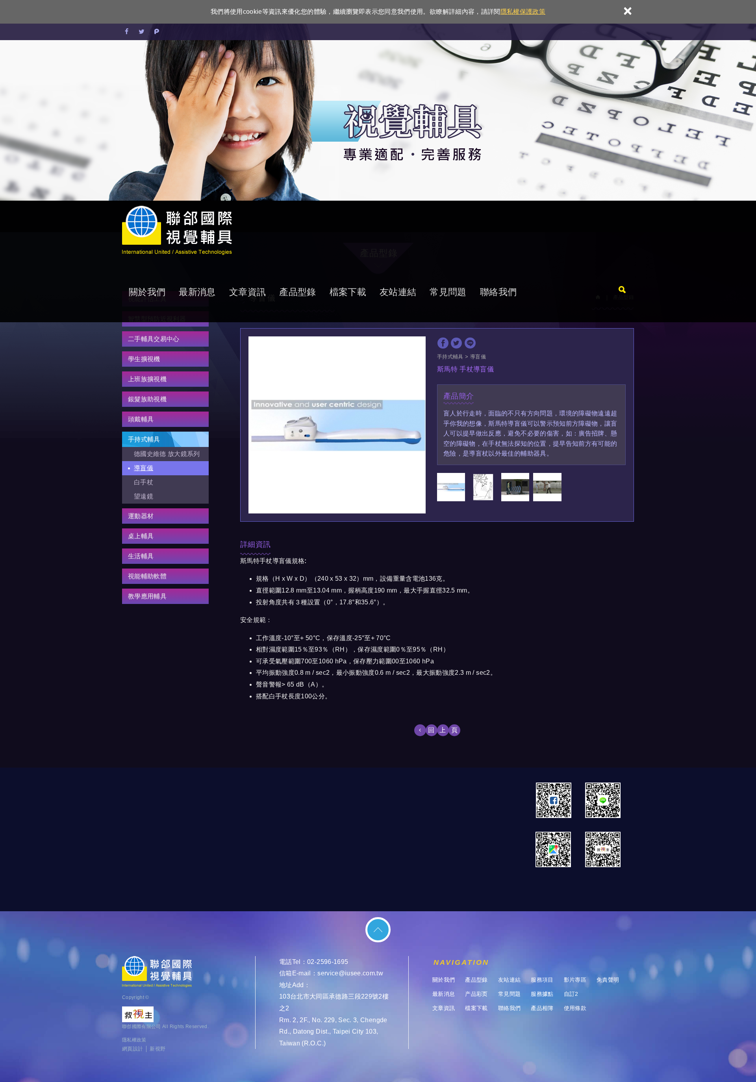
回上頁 (445, 730)
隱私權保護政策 (522, 11)
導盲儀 (143, 468)
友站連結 (398, 292)
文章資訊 (247, 292)
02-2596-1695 (327, 961)
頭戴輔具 (141, 419)
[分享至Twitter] (141, 32)
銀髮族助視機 (147, 399)
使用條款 (575, 1008)
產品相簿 (542, 1008)
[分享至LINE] (470, 343)
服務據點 (542, 994)
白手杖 (143, 482)
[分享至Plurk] (156, 32)
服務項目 (542, 980)
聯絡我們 (498, 292)
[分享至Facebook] (127, 32)
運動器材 (141, 516)
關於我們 (147, 292)
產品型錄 (297, 292)
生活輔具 (141, 556)
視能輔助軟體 (147, 576)
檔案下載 (348, 292)
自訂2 (571, 994)
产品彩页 (476, 994)
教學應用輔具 (147, 596)
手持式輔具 (144, 439)
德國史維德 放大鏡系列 (167, 454)
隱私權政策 (134, 1040)
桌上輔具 (141, 536)
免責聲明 (608, 980)
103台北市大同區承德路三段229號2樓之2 (334, 1002)
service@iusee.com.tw (350, 973)
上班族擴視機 (147, 379)
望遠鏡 (143, 496)
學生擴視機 (144, 359)
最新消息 (197, 292)
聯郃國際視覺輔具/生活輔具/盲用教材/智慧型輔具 (177, 231)
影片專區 (575, 980)
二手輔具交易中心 (154, 339)
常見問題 (448, 292)
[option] (337, 424)
